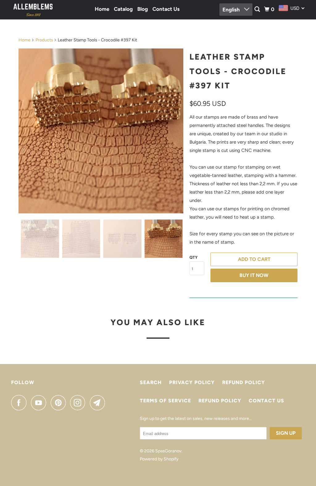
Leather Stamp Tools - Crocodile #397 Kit (237, 71)
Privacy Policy (192, 382)
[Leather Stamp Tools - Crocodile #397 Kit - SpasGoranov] (101, 130)
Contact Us (166, 9)
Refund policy (243, 382)
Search (151, 382)
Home (102, 9)
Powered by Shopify (159, 459)
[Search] (257, 9)
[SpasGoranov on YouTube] (40, 402)
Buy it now (253, 275)
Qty (193, 257)
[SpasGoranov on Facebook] (20, 402)
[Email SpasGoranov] (99, 402)
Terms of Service (165, 401)
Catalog (123, 9)
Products (44, 40)
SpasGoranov (168, 451)
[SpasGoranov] (33, 9)
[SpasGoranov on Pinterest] (60, 402)
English (231, 9)
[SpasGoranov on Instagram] (79, 402)
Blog (142, 9)
